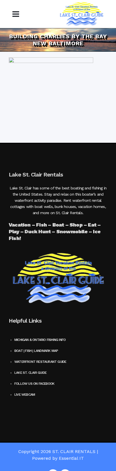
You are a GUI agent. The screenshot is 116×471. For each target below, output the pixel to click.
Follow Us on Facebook (34, 384)
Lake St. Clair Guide (30, 373)
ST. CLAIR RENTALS (73, 451)
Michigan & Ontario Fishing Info (40, 340)
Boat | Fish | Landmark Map (36, 351)
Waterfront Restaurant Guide (40, 362)
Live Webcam (24, 395)
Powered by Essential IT (58, 458)
